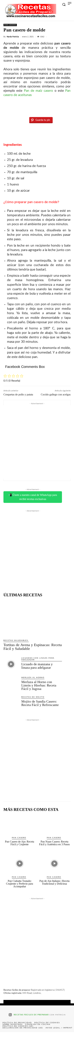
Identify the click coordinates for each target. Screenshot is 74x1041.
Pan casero (10, 25)
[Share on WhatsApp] (51, 1036)
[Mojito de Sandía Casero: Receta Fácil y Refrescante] (11, 703)
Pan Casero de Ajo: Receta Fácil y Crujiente (19, 843)
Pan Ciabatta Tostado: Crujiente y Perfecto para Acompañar (19, 883)
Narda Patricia (13, 37)
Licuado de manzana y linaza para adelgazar (37, 665)
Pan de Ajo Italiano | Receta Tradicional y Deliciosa (54, 882)
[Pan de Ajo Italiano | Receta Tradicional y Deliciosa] (54, 863)
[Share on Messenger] (66, 1036)
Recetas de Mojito (32, 697)
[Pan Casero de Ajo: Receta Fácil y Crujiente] (19, 824)
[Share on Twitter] (22, 1036)
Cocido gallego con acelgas (56, 394)
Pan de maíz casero (38, 90)
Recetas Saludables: (16, 640)
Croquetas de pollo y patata (18, 394)
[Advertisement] (37, 442)
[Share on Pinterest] (37, 1036)
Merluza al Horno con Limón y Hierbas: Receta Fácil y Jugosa (38, 685)
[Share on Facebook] (7, 1036)
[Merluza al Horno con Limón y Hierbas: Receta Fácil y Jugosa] (11, 683)
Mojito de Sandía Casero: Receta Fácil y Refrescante (40, 703)
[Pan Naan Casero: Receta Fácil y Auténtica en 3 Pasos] (54, 824)
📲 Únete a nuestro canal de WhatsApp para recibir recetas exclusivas (32, 496)
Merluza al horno (32, 677)
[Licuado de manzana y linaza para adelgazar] (11, 664)
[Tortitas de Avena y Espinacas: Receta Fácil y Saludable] (32, 618)
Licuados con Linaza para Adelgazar (37, 659)
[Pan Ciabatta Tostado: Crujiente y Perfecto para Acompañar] (19, 863)
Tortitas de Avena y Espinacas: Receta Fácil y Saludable (32, 647)
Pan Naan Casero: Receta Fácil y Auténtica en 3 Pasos (54, 843)
